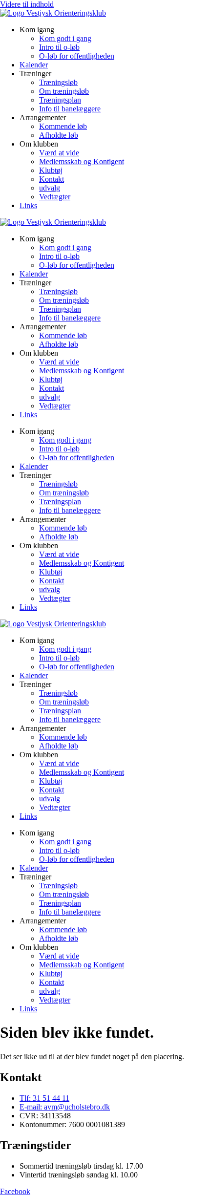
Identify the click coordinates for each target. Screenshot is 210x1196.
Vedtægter (54, 196)
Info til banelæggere (70, 109)
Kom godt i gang (65, 38)
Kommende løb (63, 126)
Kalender (34, 65)
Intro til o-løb (59, 47)
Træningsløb (58, 82)
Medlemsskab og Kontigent (81, 161)
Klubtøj (51, 170)
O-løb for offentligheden (76, 56)
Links (28, 205)
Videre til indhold (27, 4)
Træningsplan (60, 100)
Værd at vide (59, 153)
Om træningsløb (64, 91)
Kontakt (51, 179)
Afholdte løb (58, 135)
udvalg (49, 188)
